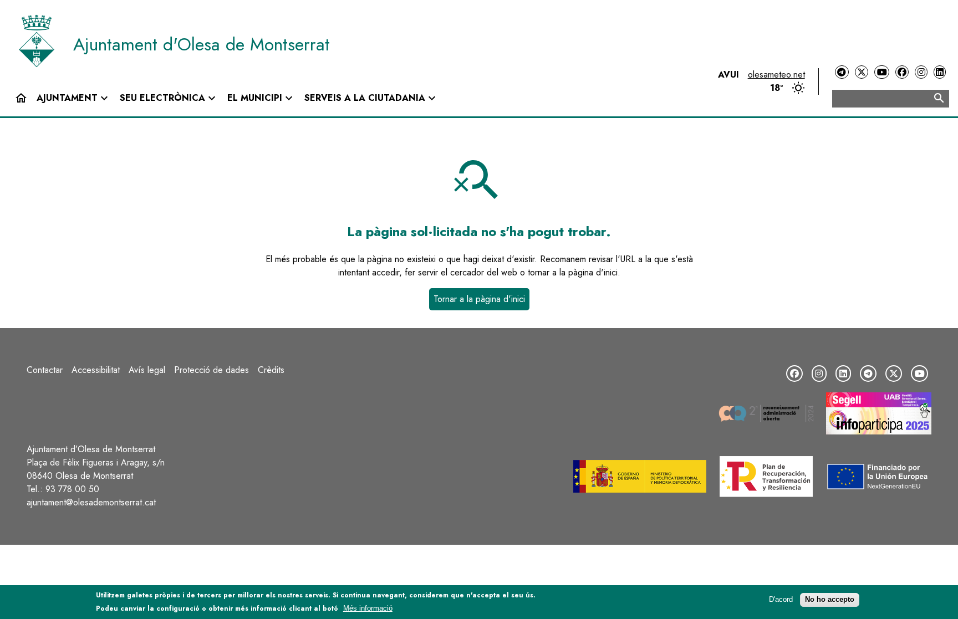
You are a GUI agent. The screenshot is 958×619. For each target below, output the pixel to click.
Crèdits (271, 370)
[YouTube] (881, 72)
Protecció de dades (211, 370)
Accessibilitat (96, 370)
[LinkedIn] (940, 72)
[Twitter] (861, 72)
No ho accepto (829, 599)
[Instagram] (921, 72)
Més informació (368, 608)
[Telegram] (841, 72)
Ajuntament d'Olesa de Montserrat (201, 44)
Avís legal (147, 370)
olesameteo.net (776, 74)
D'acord (781, 599)
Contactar (45, 370)
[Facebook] (902, 72)
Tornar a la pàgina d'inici (479, 299)
